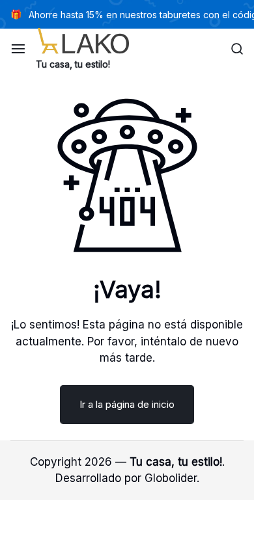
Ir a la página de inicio (127, 404)
